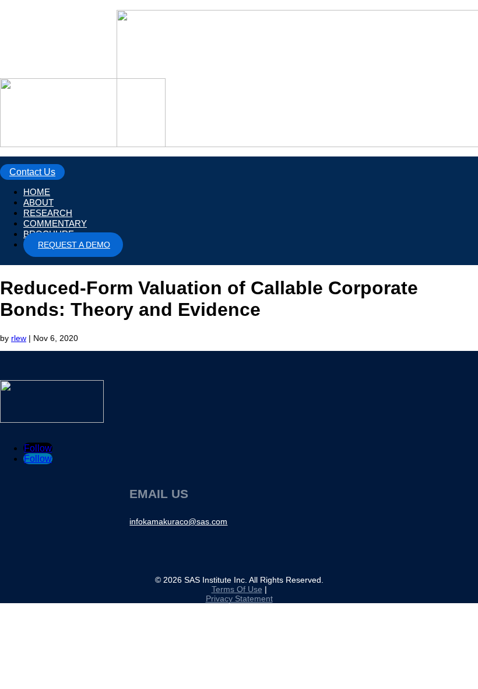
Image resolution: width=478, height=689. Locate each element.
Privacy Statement (239, 598)
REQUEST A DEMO (74, 244)
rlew (18, 338)
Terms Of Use (237, 589)
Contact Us (32, 172)
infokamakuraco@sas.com (178, 521)
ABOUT (38, 202)
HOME (36, 192)
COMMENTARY (55, 223)
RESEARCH (47, 213)
